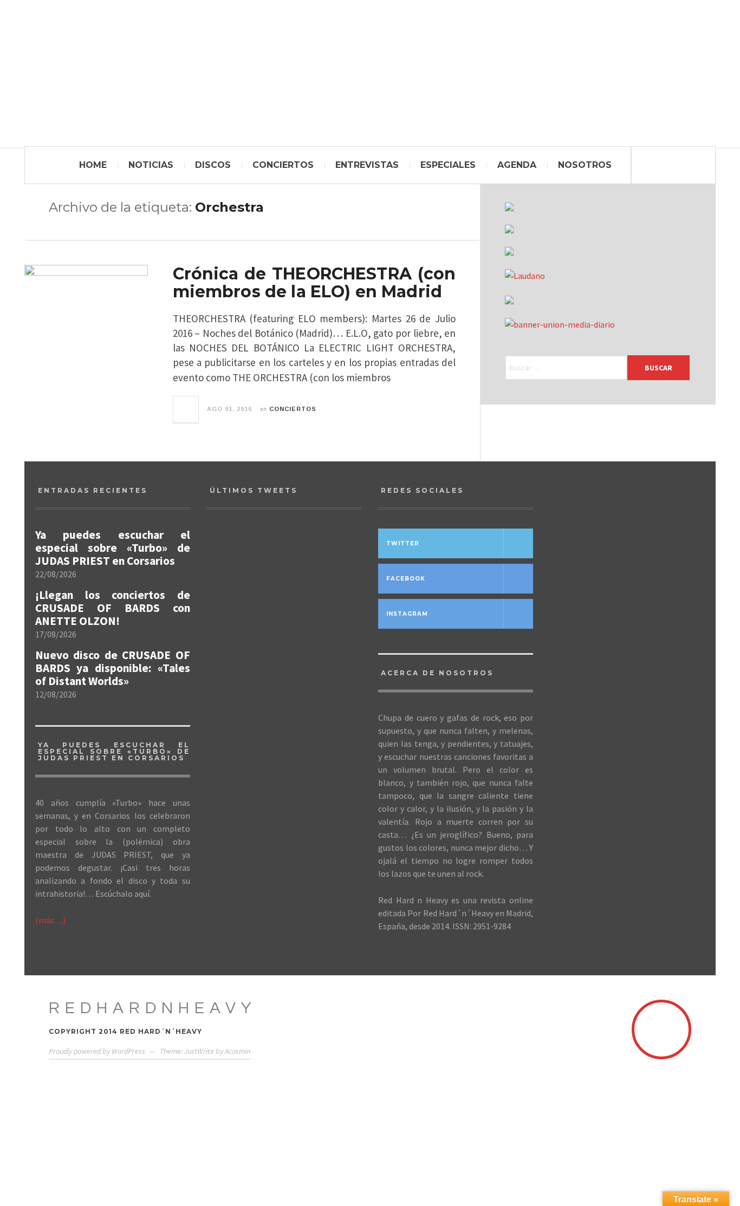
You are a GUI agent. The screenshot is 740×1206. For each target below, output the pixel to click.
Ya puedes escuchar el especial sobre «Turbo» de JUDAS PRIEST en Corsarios (112, 548)
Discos (213, 165)
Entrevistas (367, 165)
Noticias (150, 165)
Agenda (516, 165)
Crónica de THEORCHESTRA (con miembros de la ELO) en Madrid (314, 283)
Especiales (448, 165)
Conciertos (283, 165)
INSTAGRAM (407, 613)
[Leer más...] (186, 409)
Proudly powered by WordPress (97, 1051)
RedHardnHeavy (153, 1008)
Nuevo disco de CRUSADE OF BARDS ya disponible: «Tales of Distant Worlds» (112, 668)
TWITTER (402, 543)
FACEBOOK (405, 578)
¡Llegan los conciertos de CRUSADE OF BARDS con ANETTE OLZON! (112, 608)
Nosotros (585, 165)
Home (93, 165)
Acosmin (237, 1051)
